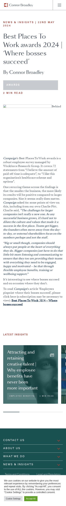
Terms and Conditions (17, 474)
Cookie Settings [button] (13, 498)
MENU (59, 5)
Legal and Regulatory (49, 474)
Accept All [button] (31, 498)
